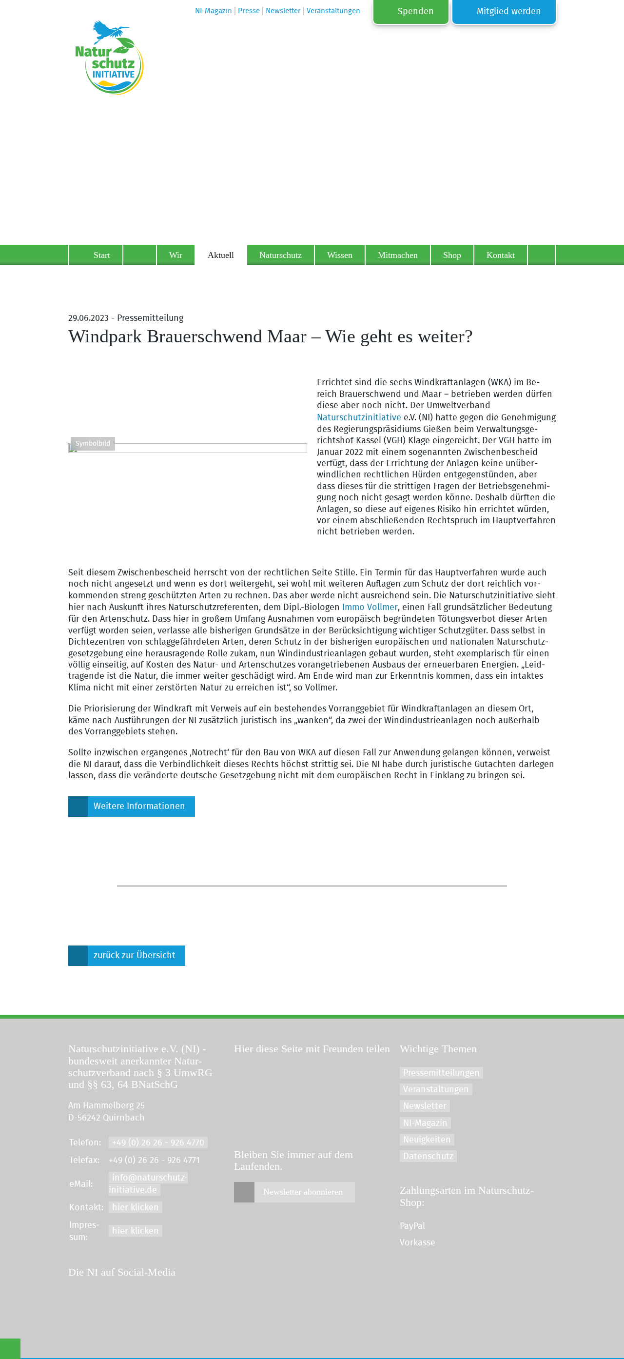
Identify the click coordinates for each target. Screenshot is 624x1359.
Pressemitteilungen (441, 1073)
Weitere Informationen (139, 806)
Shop (452, 255)
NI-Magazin (425, 1123)
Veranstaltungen (436, 1089)
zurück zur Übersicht (135, 955)
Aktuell (221, 255)
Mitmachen (398, 255)
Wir (175, 255)
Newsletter (425, 1106)
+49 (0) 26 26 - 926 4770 (158, 1143)
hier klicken (135, 1207)
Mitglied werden (509, 11)
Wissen (339, 255)
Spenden (416, 11)
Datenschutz (428, 1156)
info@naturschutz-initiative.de (148, 1184)
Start (102, 255)
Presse (249, 11)
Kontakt (501, 255)
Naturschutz (280, 255)
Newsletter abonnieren (303, 1192)
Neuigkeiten (427, 1140)
